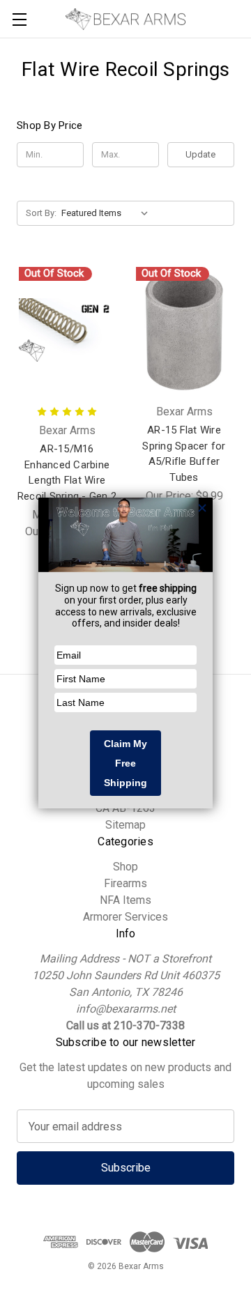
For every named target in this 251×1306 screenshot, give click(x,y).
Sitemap (125, 824)
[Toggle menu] (19, 19)
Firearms (125, 883)
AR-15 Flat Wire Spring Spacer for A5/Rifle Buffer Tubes (183, 454)
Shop (125, 866)
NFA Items (125, 900)
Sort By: (41, 213)
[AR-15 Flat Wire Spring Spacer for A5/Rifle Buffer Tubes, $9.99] (184, 330)
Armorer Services (125, 916)
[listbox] (107, 213)
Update (200, 154)
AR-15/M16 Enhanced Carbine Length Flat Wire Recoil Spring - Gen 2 (66, 472)
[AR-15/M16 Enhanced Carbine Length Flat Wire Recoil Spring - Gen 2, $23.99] (67, 330)
